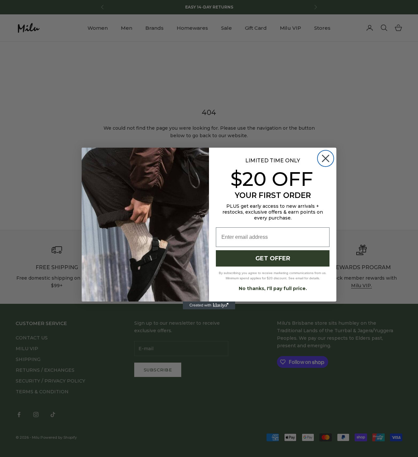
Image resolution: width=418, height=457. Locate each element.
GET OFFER (272, 258)
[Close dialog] (325, 158)
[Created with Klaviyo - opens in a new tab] (209, 305)
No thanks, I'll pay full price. (273, 288)
